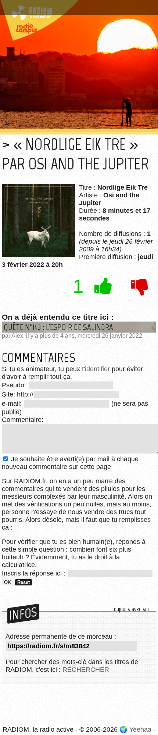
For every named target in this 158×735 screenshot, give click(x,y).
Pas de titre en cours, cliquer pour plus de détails (78, 4)
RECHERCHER (85, 669)
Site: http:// (17, 394)
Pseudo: (15, 385)
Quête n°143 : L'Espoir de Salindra (58, 327)
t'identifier (96, 369)
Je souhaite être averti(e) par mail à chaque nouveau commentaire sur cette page (70, 462)
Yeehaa (140, 729)
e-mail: (13, 403)
